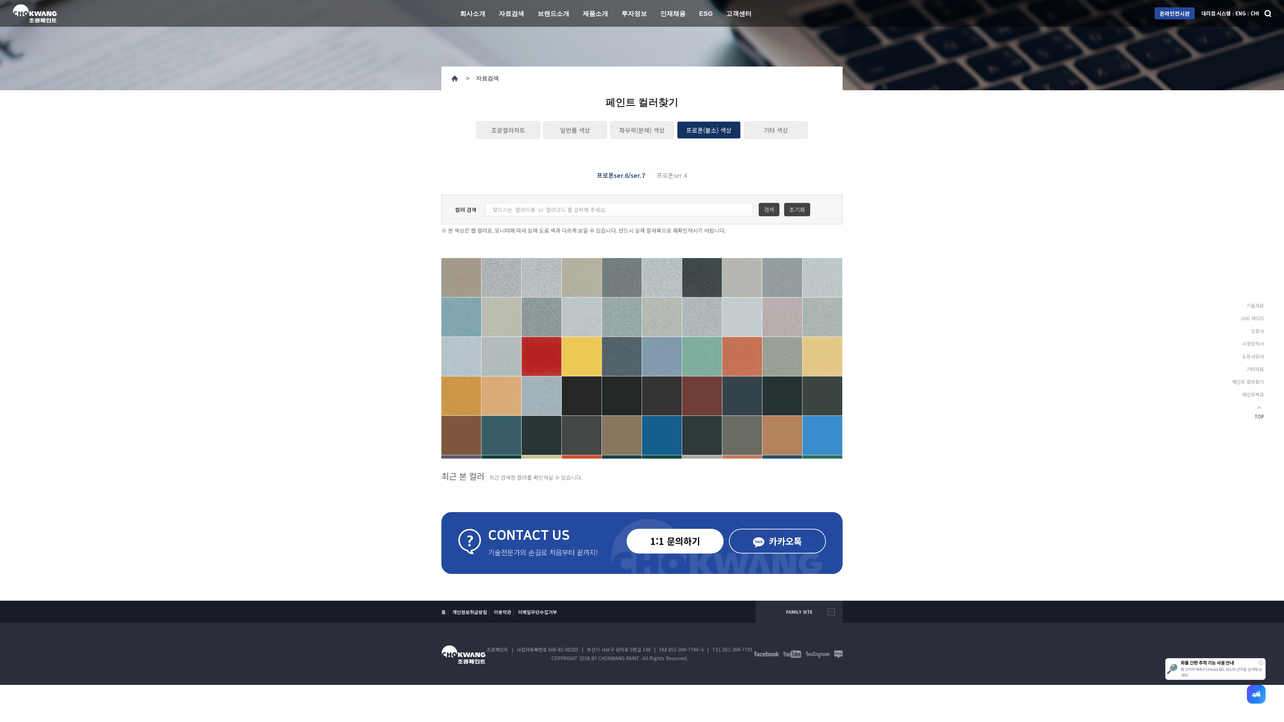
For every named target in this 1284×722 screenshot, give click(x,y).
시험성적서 (1253, 343)
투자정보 (634, 13)
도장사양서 (1253, 356)
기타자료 (1255, 369)
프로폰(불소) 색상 (709, 130)
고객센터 (739, 13)
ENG (1241, 13)
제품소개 (595, 13)
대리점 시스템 (1216, 13)
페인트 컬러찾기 (1248, 381)
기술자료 (1255, 305)
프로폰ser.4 (672, 175)
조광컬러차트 (508, 130)
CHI (1255, 13)
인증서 (1257, 331)
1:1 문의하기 (675, 541)
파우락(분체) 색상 (642, 130)
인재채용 (673, 13)
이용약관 (502, 612)
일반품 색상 (575, 130)
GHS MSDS (1252, 318)
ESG (706, 13)
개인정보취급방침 (469, 612)
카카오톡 (784, 541)
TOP (1259, 416)
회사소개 (473, 13)
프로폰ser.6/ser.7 (621, 175)
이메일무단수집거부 (537, 612)
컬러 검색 (465, 209)
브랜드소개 (553, 13)
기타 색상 (776, 130)
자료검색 (511, 13)
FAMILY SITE (799, 612)
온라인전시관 (1175, 13)
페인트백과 (1253, 394)
